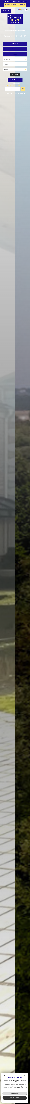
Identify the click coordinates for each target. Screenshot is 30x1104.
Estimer (15, 54)
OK (23, 88)
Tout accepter (14, 1098)
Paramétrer (14, 1093)
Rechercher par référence (13, 85)
